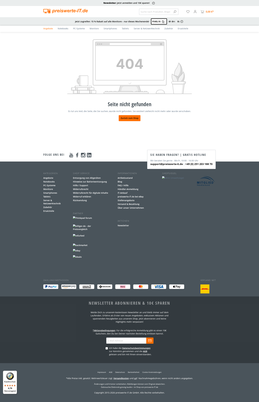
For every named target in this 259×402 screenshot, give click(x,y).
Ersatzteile (48, 211)
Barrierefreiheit (133, 372)
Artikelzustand (125, 177)
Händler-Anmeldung (128, 189)
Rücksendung (80, 200)
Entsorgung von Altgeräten (87, 177)
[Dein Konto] (195, 12)
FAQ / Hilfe (123, 185)
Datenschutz (120, 372)
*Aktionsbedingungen (104, 330)
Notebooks (49, 181)
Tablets (47, 196)
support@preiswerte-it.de (166, 164)
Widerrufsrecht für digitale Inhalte (90, 192)
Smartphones (50, 192)
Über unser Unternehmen (131, 207)
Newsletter (123, 225)
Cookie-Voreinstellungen (152, 372)
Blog (120, 181)
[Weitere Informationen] (153, 3)
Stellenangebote (126, 200)
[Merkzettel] (188, 12)
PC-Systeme (49, 185)
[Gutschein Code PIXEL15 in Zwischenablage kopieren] (163, 21)
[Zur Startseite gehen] (65, 11)
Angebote (48, 177)
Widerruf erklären (82, 196)
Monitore (48, 189)
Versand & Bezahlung (128, 204)
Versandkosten (121, 378)
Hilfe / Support (80, 185)
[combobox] (155, 12)
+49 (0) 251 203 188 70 (199, 164)
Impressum (101, 372)
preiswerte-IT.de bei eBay (131, 196)
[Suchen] (174, 12)
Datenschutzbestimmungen (136, 348)
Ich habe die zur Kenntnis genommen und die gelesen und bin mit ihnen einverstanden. (130, 351)
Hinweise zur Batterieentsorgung (90, 181)
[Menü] (15, 372)
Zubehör (47, 207)
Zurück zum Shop (129, 118)
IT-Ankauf (122, 192)
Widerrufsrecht (80, 189)
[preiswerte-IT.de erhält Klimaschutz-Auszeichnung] (204, 288)
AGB (145, 351)
